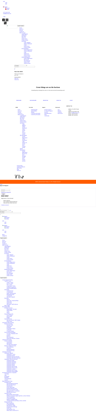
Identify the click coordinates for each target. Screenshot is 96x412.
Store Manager (10, 273)
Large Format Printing (7, 339)
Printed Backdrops (10, 404)
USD (4, 1)
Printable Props (7, 382)
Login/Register (7, 246)
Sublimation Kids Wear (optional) (13, 358)
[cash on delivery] (31, 98)
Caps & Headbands (10, 397)
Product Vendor (7, 252)
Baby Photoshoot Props (7, 381)
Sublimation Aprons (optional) (13, 356)
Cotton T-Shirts (10, 282)
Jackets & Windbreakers (12, 288)
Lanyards (8, 334)
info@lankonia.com (7, 13)
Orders (8, 257)
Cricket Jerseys (10, 292)
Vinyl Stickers (9, 342)
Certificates (9, 330)
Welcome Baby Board (11, 384)
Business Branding (8, 323)
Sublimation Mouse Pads (12, 366)
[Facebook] (3, 20)
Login (8, 264)
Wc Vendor (6, 253)
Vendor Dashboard (11, 256)
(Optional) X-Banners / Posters (13, 338)
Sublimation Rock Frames (12, 370)
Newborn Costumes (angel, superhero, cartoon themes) (18, 395)
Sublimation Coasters (11, 369)
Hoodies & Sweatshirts (11, 287)
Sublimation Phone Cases (12, 367)
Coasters (6, 380)
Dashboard (6, 247)
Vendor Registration (11, 262)
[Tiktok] (5, 23)
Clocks (8, 311)
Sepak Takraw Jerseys (11, 293)
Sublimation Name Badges (12, 371)
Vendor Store (7, 251)
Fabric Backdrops (10, 403)
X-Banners (9, 348)
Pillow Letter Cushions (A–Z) (12, 410)
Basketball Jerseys (10, 294)
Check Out (16, 79)
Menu (3, 234)
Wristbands (6, 376)
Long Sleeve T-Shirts (11, 286)
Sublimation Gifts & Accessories (11, 359)
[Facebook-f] (16, 177)
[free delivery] (17, 98)
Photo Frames (9, 315)
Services (4, 242)
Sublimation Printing (6, 351)
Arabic (7, 9)
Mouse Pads (9, 316)
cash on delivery (33, 100)
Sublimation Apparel (8, 353)
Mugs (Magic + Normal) (11, 309)
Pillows (8, 312)
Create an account (5, 205)
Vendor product (10, 275)
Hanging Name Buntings (12, 406)
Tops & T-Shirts (7, 281)
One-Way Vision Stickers (12, 344)
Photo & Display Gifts (8, 314)
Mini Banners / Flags (11, 405)
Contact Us (4, 243)
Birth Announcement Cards (12, 389)
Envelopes (9, 327)
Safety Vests (9, 301)
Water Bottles (9, 310)
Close (1, 184)
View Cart (16, 78)
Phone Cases (9, 321)
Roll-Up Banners (10, 337)
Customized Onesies (11, 398)
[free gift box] (44, 98)
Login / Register (10, 254)
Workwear (6, 298)
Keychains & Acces (8, 319)
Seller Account (5, 245)
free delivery (18, 100)
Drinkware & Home (8, 308)
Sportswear (6, 289)
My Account (9, 272)
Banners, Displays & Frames (10, 345)
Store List (6, 250)
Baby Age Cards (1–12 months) (13, 391)
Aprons (8, 299)
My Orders (6, 248)
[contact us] (57, 98)
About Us (4, 241)
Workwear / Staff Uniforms (12, 304)
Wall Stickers (9, 343)
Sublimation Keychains (11, 361)
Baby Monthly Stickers (11, 392)
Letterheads (9, 326)
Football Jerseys (10, 290)
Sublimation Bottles (11, 364)
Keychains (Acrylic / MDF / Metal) (13, 320)
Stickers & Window (8, 341)
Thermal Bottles (7, 378)
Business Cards (10, 325)
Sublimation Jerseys (11, 355)
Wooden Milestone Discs (12, 388)
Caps (5, 375)
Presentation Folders (11, 328)
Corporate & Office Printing (8, 322)
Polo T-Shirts (9, 284)
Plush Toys (9, 408)
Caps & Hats (9, 303)
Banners (8, 336)
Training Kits (9, 295)
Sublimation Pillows (11, 365)
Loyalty (71, 100)
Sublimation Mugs (10, 360)
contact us (58, 100)
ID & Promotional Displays (9, 332)
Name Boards (9, 386)
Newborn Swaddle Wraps (12, 399)
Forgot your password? (6, 192)
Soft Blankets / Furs (11, 409)
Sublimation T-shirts (11, 354)
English (5, 7)
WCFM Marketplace (8, 269)
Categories (4, 235)
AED (6, 4)
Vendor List (9, 265)
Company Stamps (10, 331)
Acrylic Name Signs (10, 387)
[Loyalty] (71, 98)
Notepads (6, 377)
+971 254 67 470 (6, 12)
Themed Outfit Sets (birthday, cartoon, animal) (16, 400)
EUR (5, 223)
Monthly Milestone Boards (12, 383)
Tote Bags (6, 373)
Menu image (7, 305)
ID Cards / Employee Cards (12, 333)
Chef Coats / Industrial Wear (12, 300)
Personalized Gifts (6, 306)
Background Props (8, 402)
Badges (8, 317)
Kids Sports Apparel (11, 297)
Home (3, 240)
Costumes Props (7, 393)
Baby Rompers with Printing (12, 394)
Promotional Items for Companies (9, 372)
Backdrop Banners (10, 349)
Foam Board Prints (10, 350)
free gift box (45, 100)
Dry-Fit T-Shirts (10, 283)
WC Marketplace (7, 261)
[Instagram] (7, 20)
